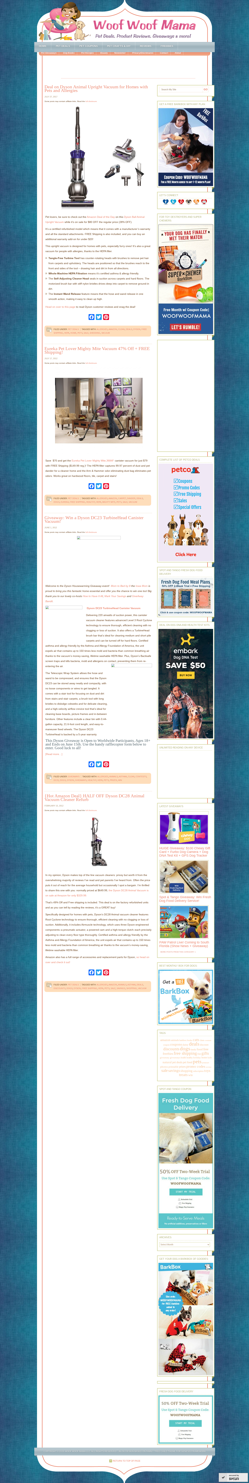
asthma (123, 776)
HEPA (66, 333)
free (205, 1049)
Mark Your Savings (115, 596)
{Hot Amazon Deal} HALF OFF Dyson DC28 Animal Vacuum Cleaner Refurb (94, 797)
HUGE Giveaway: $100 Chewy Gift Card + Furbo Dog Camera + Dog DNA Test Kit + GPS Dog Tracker (184, 851)
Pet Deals (63, 46)
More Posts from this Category (177, 952)
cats (196, 1039)
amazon (112, 329)
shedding (95, 333)
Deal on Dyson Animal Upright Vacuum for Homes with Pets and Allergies (96, 88)
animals (113, 776)
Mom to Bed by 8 (121, 585)
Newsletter (120, 53)
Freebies (167, 46)
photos (164, 1066)
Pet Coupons (88, 46)
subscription (198, 1071)
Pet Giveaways (49, 53)
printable (173, 1066)
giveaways (81, 780)
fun (199, 1054)
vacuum (105, 333)
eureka (65, 502)
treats (183, 1074)
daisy (185, 1044)
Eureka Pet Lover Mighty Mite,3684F (93, 460)
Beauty (104, 53)
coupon (166, 1045)
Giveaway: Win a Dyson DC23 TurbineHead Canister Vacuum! (93, 519)
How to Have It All (93, 596)
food (200, 1049)
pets (80, 333)
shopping (131, 988)
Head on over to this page (60, 306)
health (183, 1058)
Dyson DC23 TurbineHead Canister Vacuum (113, 608)
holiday (197, 1057)
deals (129, 329)
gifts (205, 1053)
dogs (57, 502)
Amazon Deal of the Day (101, 216)
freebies (168, 1053)
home (73, 333)
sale (86, 333)
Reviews (145, 46)
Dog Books (69, 53)
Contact (164, 53)
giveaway (164, 1057)
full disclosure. (91, 101)
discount (204, 1044)
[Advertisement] (128, 67)
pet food (187, 1062)
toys (207, 1071)
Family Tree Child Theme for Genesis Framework (176, 1451)
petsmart (205, 1063)
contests (141, 776)
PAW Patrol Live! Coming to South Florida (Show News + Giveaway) (184, 944)
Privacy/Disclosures (142, 53)
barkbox (182, 1040)
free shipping (77, 502)
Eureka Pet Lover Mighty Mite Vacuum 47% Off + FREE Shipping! (97, 350)
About (178, 53)
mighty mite (108, 502)
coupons (176, 1044)
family (193, 1049)
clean (121, 329)
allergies (102, 329)
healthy (90, 502)
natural (167, 1062)
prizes (113, 780)
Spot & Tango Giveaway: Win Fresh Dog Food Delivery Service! (185, 899)
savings (121, 988)
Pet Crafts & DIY (119, 46)
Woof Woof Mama (124, 21)
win (120, 780)
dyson (136, 329)
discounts (59, 988)
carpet (122, 498)
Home (42, 46)
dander (131, 498)
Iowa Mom (142, 585)
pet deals (177, 1062)
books (189, 1040)
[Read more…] (53, 754)
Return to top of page (126, 1461)
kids (210, 1057)
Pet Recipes (87, 53)
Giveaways (73, 776)
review (208, 1067)
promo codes (195, 1066)
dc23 (56, 780)
